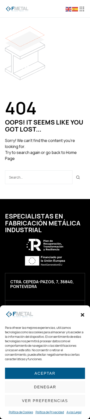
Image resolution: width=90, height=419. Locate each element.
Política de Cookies (21, 412)
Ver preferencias (45, 401)
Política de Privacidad (50, 412)
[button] (82, 314)
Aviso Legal (74, 412)
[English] (69, 8)
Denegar (45, 387)
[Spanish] (75, 8)
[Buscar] (78, 177)
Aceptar (45, 373)
